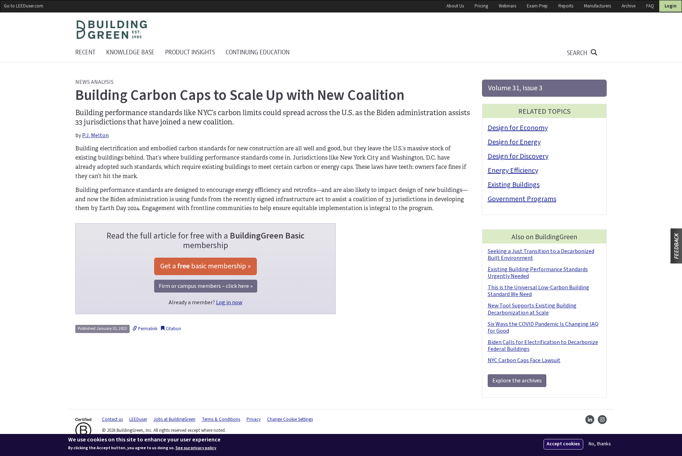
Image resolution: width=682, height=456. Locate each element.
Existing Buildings (514, 185)
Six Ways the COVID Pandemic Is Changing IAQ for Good (543, 327)
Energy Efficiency (513, 171)
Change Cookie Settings (290, 419)
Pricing (481, 6)
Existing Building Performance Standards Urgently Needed (538, 272)
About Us (455, 6)
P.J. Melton (95, 135)
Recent (85, 52)
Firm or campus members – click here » (206, 286)
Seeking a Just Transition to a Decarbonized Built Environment (541, 254)
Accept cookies (563, 443)
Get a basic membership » (205, 266)
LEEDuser (138, 419)
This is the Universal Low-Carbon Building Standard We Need (538, 291)
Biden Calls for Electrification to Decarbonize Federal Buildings (543, 345)
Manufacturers (597, 6)
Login (670, 6)
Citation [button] (173, 329)
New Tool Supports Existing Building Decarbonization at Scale (532, 309)
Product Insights (190, 52)
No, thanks (600, 444)
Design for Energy (514, 142)
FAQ (650, 6)
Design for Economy (518, 128)
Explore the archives (517, 381)
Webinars (507, 6)
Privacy (254, 419)
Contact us (112, 419)
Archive (628, 6)
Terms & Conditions (221, 419)
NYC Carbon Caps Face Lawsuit (524, 360)
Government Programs (522, 199)
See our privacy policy (195, 448)
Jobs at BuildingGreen (174, 419)
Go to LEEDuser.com (23, 6)
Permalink (147, 329)
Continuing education (257, 52)
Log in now (229, 302)
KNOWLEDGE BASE (130, 52)
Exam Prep (537, 6)
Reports (565, 6)
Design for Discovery (518, 156)
